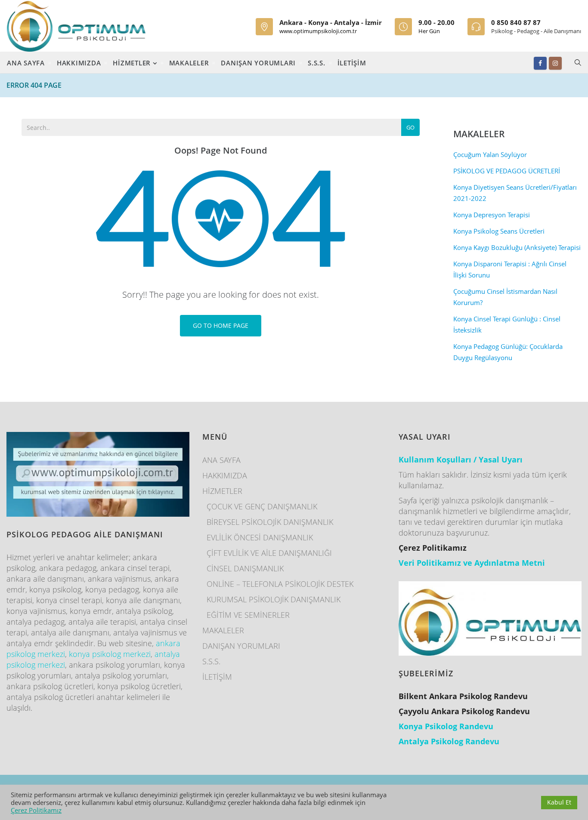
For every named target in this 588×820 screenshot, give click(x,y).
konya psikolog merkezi (110, 654)
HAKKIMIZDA (79, 63)
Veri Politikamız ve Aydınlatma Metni (472, 563)
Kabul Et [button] (559, 802)
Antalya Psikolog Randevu (449, 741)
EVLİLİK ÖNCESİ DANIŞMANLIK (260, 537)
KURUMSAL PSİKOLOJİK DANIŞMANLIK (273, 599)
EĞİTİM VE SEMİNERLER (248, 615)
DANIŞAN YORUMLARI (258, 63)
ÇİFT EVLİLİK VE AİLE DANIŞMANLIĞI (269, 553)
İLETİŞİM (351, 63)
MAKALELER (189, 63)
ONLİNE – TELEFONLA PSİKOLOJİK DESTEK (280, 584)
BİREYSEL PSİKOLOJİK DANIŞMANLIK (270, 522)
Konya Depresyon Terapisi (491, 214)
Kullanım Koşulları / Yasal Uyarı (461, 459)
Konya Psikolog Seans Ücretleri (499, 231)
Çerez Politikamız (36, 810)
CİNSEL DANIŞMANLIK (245, 568)
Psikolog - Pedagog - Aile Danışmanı (536, 31)
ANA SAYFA (26, 63)
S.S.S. (316, 63)
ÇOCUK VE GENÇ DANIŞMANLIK (262, 506)
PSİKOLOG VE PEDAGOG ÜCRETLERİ (506, 170)
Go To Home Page (220, 325)
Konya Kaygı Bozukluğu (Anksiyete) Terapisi (517, 247)
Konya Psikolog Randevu (446, 726)
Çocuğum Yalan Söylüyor (490, 154)
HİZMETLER (133, 63)
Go (410, 127)
